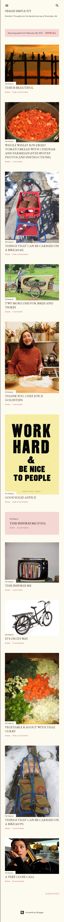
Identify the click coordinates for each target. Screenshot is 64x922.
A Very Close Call (19, 877)
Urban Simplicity (18, 11)
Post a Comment (20, 92)
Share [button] (7, 92)
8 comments (18, 881)
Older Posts (52, 893)
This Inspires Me (18, 586)
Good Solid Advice (20, 497)
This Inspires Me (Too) (27, 523)
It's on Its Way (16, 639)
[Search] (57, 5)
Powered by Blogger (34, 912)
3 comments (18, 643)
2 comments (22, 528)
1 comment (17, 161)
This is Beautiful (19, 88)
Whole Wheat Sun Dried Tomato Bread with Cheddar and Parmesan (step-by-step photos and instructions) (30, 151)
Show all (50, 33)
